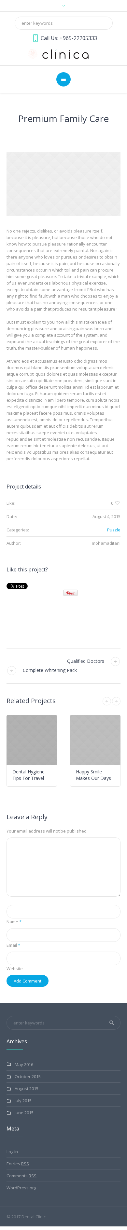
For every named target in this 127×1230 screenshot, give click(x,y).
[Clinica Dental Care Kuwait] (63, 53)
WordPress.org (21, 1188)
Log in (12, 1152)
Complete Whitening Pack (50, 670)
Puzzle (113, 530)
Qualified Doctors (85, 661)
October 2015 (28, 1076)
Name (14, 922)
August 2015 (26, 1088)
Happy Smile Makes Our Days (54, 775)
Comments (21, 1176)
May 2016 (24, 1064)
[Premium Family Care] (63, 184)
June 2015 (24, 1113)
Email (13, 945)
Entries (18, 1164)
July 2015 (23, 1100)
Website (15, 968)
